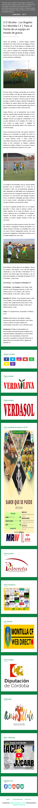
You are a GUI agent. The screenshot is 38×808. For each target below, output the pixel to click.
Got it (24, 14)
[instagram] (19, 359)
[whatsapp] (31, 359)
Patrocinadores (17, 799)
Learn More (16, 14)
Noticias (16, 36)
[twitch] (12, 364)
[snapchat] (6, 364)
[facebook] (6, 359)
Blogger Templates (19, 805)
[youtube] (25, 359)
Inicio (8, 799)
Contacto (28, 799)
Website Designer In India (18, 803)
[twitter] (12, 359)
